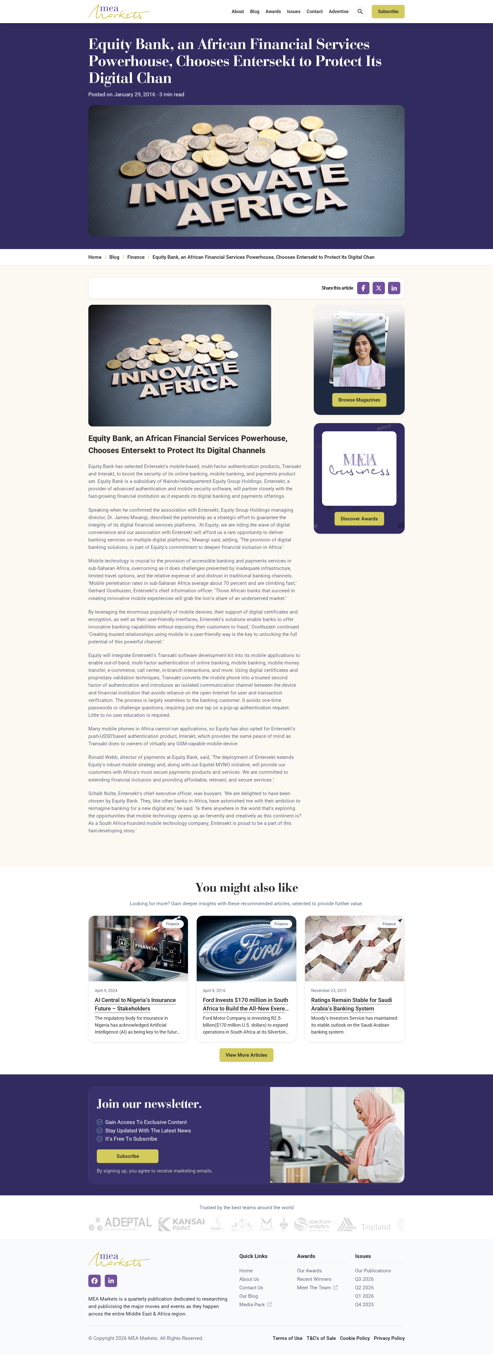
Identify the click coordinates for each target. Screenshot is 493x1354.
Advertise (339, 11)
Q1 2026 (364, 1296)
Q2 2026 (364, 1288)
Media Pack (252, 1305)
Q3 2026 (364, 1279)
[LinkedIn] (394, 288)
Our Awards (309, 1271)
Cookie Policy (355, 1338)
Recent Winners (314, 1279)
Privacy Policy (389, 1338)
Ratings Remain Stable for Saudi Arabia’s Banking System (351, 1004)
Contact (315, 11)
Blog (254, 11)
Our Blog (248, 1296)
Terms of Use (287, 1338)
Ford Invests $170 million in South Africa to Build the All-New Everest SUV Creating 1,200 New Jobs (246, 1005)
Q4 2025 (364, 1305)
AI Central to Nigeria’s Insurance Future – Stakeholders (135, 1004)
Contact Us (251, 1288)
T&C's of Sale (321, 1338)
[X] (379, 288)
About (238, 11)
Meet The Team (314, 1288)
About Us (249, 1279)
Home (94, 257)
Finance (136, 257)
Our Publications (373, 1271)
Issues (293, 11)
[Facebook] (363, 288)
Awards (273, 11)
